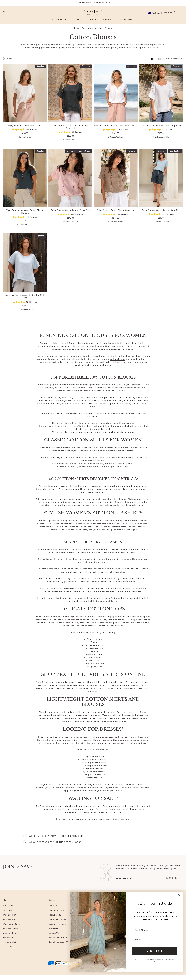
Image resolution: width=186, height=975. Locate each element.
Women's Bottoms (11, 924)
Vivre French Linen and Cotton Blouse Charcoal (25, 178)
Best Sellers (8, 910)
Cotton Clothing (89, 28)
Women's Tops (9, 919)
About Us (52, 906)
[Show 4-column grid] (152, 59)
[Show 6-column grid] (158, 59)
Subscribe (172, 878)
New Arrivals (9, 906)
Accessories (9, 937)
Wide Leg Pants (10, 915)
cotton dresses (109, 737)
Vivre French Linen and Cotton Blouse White (116, 93)
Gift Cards (7, 946)
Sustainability (54, 915)
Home (76, 28)
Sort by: (168, 59)
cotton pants (109, 403)
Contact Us (53, 933)
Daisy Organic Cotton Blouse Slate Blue (161, 178)
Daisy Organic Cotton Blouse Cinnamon (116, 178)
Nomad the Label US (58, 937)
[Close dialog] (179, 895)
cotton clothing (117, 359)
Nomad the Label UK (58, 942)
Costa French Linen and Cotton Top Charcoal (70, 93)
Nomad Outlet (9, 942)
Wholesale (53, 928)
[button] (4, 13)
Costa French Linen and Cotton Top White (161, 93)
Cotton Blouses (105, 28)
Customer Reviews (57, 924)
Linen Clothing (9, 933)
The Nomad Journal (57, 919)
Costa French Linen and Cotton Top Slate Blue (25, 262)
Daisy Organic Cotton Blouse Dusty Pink (70, 178)
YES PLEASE (155, 951)
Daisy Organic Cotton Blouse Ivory (25, 93)
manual (176, 59)
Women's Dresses (11, 928)
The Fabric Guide (56, 910)
